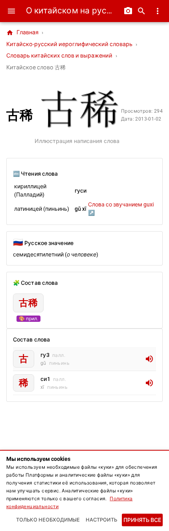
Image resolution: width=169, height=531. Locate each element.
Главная (22, 32)
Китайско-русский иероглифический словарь (69, 44)
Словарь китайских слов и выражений (59, 55)
